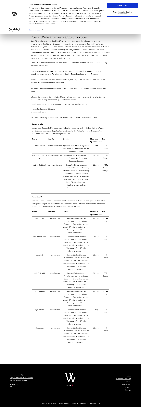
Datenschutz (126, 384)
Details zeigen (34, 30)
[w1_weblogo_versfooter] (70, 380)
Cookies (128, 390)
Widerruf (127, 382)
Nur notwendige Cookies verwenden (122, 13)
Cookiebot (85, 118)
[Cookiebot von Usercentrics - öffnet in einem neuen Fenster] (14, 30)
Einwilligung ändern (38, 112)
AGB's (129, 376)
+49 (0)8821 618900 (19, 381)
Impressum (126, 387)
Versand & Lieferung (123, 379)
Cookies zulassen (122, 5)
